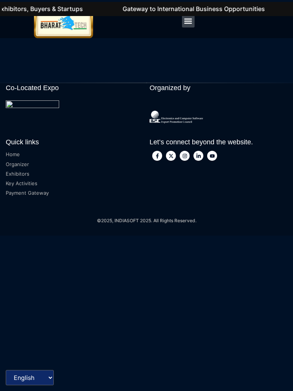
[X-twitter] (171, 156)
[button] (188, 21)
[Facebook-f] (157, 156)
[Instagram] (185, 156)
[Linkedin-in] (198, 156)
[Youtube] (212, 156)
